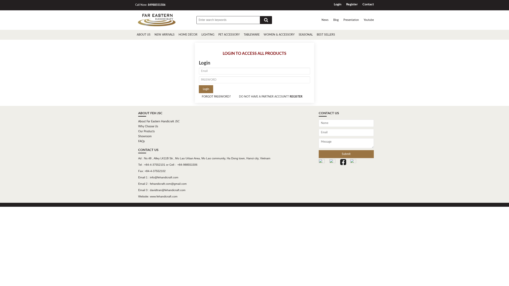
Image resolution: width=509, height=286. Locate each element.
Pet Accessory (229, 34)
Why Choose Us (148, 126)
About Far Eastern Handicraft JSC (159, 121)
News (325, 20)
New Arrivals (164, 34)
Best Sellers (326, 34)
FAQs (141, 141)
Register (352, 4)
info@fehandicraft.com (164, 177)
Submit (346, 154)
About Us (144, 34)
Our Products (146, 131)
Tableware (252, 34)
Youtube (369, 20)
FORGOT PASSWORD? (216, 96)
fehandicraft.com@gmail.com (168, 183)
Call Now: (150, 5)
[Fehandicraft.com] (156, 20)
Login (337, 4)
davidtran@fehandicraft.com (168, 190)
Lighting (207, 34)
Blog (336, 20)
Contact (368, 4)
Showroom (145, 136)
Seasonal (306, 34)
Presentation (351, 20)
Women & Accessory (279, 34)
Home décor (188, 34)
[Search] (266, 20)
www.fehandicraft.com (164, 196)
